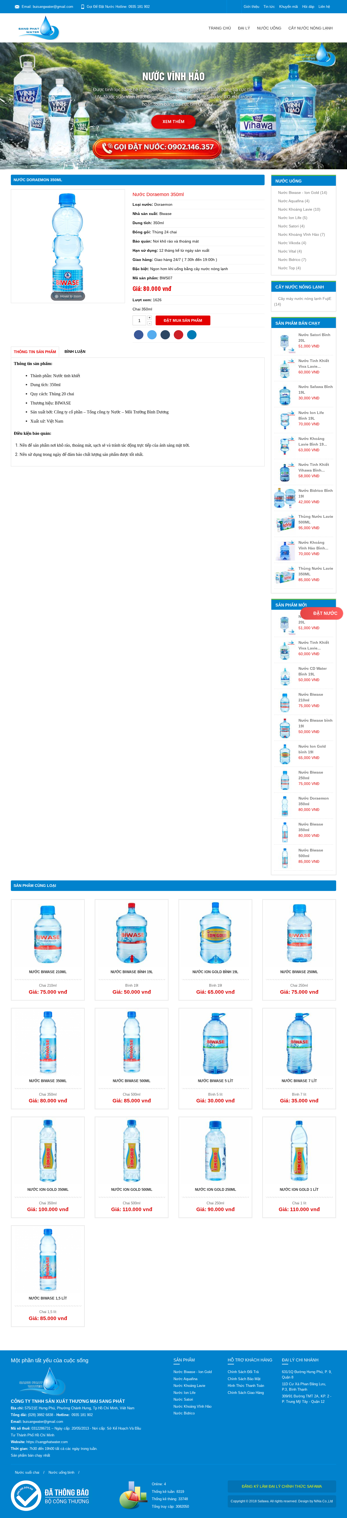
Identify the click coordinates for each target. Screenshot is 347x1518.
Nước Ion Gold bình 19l (215, 972)
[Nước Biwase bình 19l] (131, 933)
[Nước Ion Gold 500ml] (131, 1150)
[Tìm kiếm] (234, 6)
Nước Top (289, 268)
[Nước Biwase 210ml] (48, 933)
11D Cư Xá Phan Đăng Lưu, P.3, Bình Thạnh (304, 1386)
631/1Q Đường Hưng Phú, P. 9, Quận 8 (307, 1374)
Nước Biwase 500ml (131, 1081)
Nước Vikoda (292, 243)
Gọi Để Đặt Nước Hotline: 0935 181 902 (118, 7)
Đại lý (244, 28)
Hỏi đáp (308, 7)
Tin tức (269, 7)
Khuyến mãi (288, 7)
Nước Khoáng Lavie (299, 209)
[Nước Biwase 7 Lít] (299, 1042)
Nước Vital (290, 251)
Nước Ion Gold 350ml (48, 1190)
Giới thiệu (251, 7)
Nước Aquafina (294, 201)
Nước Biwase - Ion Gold (302, 192)
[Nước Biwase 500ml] (131, 1042)
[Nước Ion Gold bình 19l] (215, 933)
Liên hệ (324, 7)
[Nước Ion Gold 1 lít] (299, 1150)
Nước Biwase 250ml (299, 972)
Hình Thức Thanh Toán (246, 1386)
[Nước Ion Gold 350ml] (48, 1150)
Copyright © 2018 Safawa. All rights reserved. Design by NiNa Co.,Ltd (282, 1501)
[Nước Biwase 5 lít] (215, 1042)
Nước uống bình (61, 1472)
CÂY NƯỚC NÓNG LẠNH (310, 28)
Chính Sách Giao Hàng (246, 1393)
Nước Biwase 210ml (48, 972)
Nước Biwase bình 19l (132, 972)
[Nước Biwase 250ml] (299, 933)
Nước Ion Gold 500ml (131, 1190)
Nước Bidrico (292, 259)
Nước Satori (291, 226)
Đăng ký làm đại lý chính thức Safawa (282, 1486)
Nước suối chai (27, 1472)
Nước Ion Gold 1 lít (299, 1190)
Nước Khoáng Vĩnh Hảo (301, 234)
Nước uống (269, 28)
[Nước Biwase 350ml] (48, 1042)
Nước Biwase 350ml (48, 1081)
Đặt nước (325, 613)
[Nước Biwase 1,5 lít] (48, 1259)
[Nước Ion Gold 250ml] (215, 1150)
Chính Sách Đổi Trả (243, 1372)
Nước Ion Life (292, 218)
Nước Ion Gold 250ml (215, 1190)
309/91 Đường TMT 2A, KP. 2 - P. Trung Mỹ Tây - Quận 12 (306, 1399)
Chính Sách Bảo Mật (244, 1379)
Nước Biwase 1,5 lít (48, 1298)
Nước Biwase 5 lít (215, 1081)
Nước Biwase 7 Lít (299, 1081)
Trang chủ (219, 28)
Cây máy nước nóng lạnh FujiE (302, 301)
